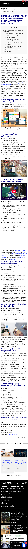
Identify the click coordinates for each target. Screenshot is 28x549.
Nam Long (13, 259)
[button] (11, 3)
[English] (25, 1)
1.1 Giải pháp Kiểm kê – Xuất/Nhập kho (14, 33)
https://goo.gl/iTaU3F (12, 434)
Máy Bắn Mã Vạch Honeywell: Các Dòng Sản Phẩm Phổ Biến (20, 462)
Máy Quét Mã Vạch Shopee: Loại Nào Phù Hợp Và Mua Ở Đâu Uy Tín (7, 463)
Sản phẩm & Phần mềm (7, 506)
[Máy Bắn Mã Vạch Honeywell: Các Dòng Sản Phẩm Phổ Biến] (20, 453)
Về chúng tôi (5, 500)
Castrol (21, 257)
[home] (1, 8)
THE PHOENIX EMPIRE (18, 254)
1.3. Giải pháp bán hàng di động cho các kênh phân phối (13, 40)
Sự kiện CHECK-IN (20, 250)
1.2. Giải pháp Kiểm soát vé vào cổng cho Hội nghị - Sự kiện (13, 36)
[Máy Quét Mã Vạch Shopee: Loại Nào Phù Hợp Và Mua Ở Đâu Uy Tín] (7, 453)
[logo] (6, 5)
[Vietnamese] (23, 1)
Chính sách (4, 503)
